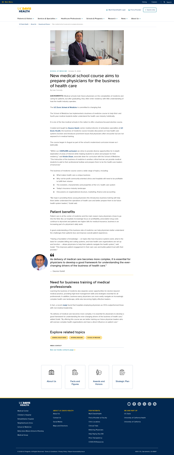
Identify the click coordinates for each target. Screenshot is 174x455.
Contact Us (57, 418)
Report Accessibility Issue (76, 451)
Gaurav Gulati (73, 128)
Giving (144, 2)
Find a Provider (134, 10)
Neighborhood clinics (25, 423)
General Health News (59, 338)
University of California (132, 422)
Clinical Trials (93, 426)
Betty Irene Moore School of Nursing (31, 431)
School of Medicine (58, 71)
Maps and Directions (60, 426)
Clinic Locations (94, 422)
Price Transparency (95, 438)
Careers (154, 2)
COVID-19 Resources (96, 442)
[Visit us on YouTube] (129, 404)
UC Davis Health (23, 24)
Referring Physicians (96, 430)
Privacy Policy (63, 451)
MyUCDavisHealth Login (116, 10)
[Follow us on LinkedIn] (138, 404)
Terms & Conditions (51, 451)
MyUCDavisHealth (95, 413)
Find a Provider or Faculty (98, 418)
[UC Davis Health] (25, 9)
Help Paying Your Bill (96, 434)
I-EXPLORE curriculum (68, 151)
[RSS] (153, 404)
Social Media (57, 422)
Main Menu (7, 2)
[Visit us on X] (143, 404)
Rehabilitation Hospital (26, 419)
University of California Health (135, 418)
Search (167, 2)
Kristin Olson (68, 156)
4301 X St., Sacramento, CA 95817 (145, 451)
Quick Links (151, 10)
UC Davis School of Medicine (65, 107)
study (65, 305)
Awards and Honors (44, 24)
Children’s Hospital (24, 415)
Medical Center (23, 411)
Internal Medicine (77, 338)
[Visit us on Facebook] (133, 404)
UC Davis (127, 413)
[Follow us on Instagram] (148, 404)
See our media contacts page (62, 349)
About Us (33, 24)
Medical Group (23, 435)
